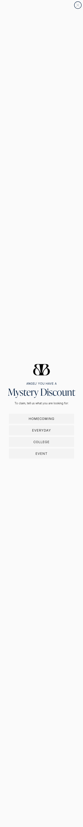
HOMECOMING (41, 419)
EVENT (41, 454)
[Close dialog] (77, 5)
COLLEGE (41, 442)
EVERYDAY (41, 430)
